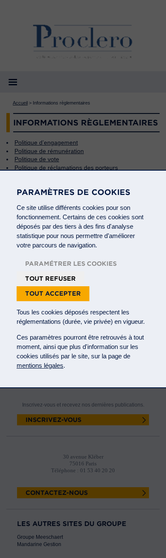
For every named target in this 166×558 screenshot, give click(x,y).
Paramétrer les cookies (71, 263)
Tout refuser (50, 278)
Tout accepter (53, 293)
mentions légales (40, 365)
